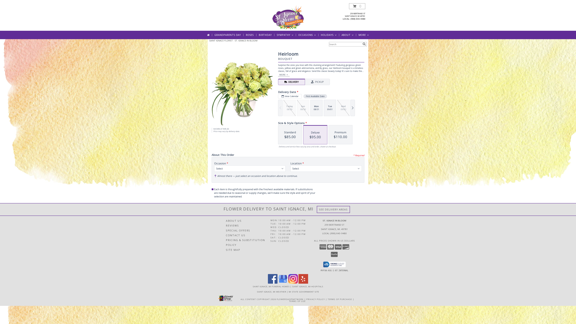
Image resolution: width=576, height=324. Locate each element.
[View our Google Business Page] (283, 282)
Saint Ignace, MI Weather (271, 291)
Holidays (327, 35)
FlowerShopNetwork (290, 299)
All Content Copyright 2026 (258, 299)
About (346, 35)
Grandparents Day (227, 35)
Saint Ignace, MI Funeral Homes (271, 286)
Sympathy (283, 35)
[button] (357, 6)
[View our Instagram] (293, 282)
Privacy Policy (315, 299)
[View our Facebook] (273, 282)
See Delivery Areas (333, 209)
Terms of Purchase (340, 299)
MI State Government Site (304, 291)
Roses (250, 35)
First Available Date (315, 96)
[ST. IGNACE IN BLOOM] (288, 17)
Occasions (305, 35)
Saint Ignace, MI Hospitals (307, 286)
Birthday (265, 35)
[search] (364, 44)
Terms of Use (297, 301)
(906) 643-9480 (357, 18)
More (362, 35)
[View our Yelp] (303, 282)
